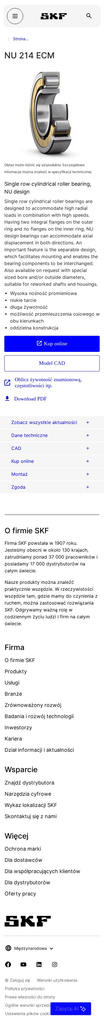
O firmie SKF (20, 660)
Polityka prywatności (24, 988)
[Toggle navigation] (15, 16)
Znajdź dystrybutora (29, 783)
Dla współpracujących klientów (42, 871)
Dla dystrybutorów (27, 882)
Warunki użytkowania (57, 980)
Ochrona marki (23, 849)
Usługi (12, 683)
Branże (13, 694)
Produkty (16, 671)
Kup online (55, 343)
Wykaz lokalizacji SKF (31, 805)
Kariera (13, 739)
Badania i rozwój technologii (39, 716)
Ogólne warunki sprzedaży (30, 1005)
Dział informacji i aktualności (39, 750)
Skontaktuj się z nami (31, 816)
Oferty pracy (20, 894)
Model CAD (52, 363)
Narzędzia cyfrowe (28, 794)
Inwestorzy (18, 727)
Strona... (21, 38)
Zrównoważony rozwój (33, 705)
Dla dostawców (23, 860)
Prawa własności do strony (30, 996)
